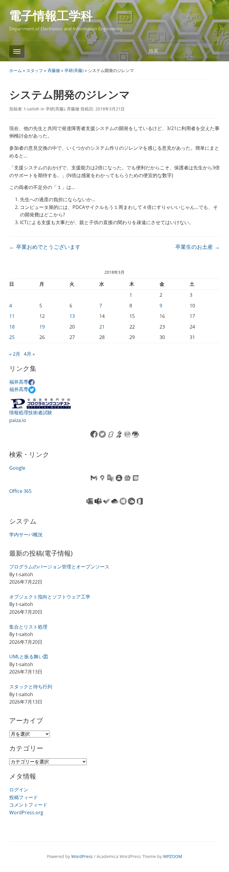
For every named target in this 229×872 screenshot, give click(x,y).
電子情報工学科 (51, 16)
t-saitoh (31, 109)
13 (72, 316)
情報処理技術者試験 (30, 412)
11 (12, 316)
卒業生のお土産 (197, 246)
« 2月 (14, 354)
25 (12, 337)
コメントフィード (28, 804)
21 (102, 327)
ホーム (15, 70)
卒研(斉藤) (73, 70)
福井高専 (18, 382)
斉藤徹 (53, 70)
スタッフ (34, 70)
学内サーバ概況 (26, 534)
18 (12, 327)
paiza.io (17, 420)
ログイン (18, 789)
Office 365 (20, 491)
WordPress (82, 856)
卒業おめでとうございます (45, 246)
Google (17, 468)
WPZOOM (172, 856)
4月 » (29, 354)
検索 (212, 51)
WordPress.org (26, 812)
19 (42, 327)
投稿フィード (23, 797)
